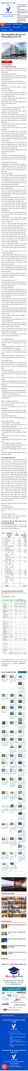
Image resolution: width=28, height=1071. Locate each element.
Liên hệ (10, 30)
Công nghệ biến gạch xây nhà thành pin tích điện (17, 946)
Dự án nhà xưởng (15, 723)
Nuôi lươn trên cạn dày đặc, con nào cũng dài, (17, 952)
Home (2, 24)
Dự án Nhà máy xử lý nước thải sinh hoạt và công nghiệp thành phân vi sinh (13, 782)
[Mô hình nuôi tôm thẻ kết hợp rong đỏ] (4, 927)
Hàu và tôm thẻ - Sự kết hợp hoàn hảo (16, 932)
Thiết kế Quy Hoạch (5, 27)
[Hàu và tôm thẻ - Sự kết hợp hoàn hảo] (4, 934)
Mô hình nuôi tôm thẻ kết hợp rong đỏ (17, 925)
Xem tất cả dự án (22, 672)
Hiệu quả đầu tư (6, 921)
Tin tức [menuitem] (25, 27)
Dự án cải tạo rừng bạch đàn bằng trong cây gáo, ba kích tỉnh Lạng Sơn (21, 817)
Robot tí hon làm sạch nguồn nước (17, 939)
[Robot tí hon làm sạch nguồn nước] (4, 941)
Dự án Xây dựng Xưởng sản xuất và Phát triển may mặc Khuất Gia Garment (22, 857)
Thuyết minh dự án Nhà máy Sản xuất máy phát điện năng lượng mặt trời (14, 827)
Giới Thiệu (8, 24)
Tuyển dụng (4, 30)
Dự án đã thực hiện (17, 24)
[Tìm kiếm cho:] (14, 873)
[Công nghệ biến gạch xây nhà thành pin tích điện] (4, 947)
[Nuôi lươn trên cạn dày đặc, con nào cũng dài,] (4, 954)
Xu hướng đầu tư (17, 27)
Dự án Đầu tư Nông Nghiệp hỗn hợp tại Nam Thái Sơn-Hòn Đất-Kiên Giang (13, 796)
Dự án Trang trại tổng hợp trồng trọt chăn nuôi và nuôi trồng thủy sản (13, 842)
